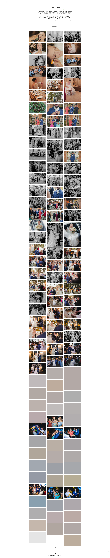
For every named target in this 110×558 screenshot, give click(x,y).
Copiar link (55, 547)
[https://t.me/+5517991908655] (55, 553)
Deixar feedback (54, 26)
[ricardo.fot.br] (8, 2)
